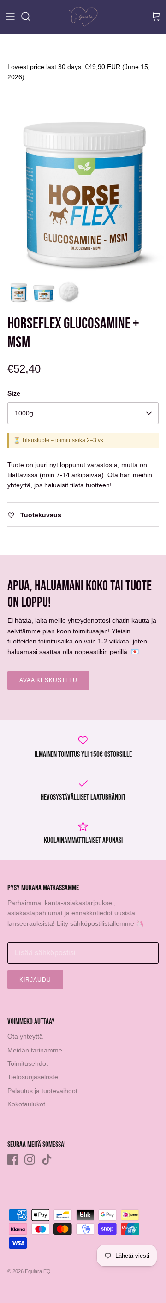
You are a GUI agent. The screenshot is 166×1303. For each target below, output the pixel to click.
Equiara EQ (38, 1271)
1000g (24, 413)
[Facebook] (12, 1159)
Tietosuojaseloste (32, 1077)
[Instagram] (29, 1159)
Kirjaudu (35, 979)
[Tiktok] (47, 1159)
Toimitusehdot (27, 1063)
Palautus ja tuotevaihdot (42, 1090)
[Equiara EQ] (83, 17)
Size (13, 393)
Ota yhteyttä (25, 1036)
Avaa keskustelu (48, 680)
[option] (83, 193)
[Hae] (30, 16)
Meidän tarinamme (34, 1050)
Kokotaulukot (26, 1104)
